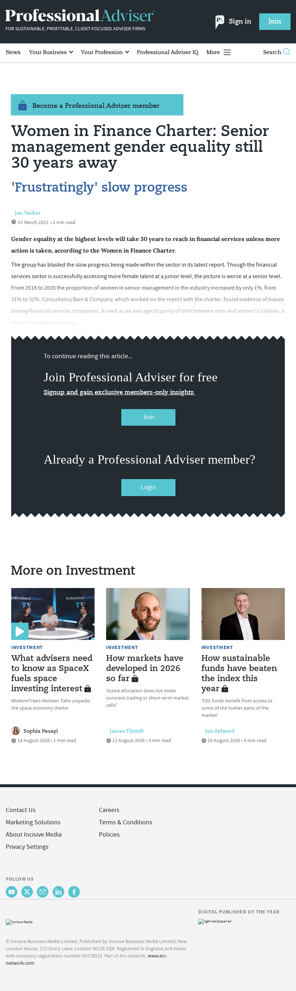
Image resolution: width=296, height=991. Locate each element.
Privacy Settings (27, 847)
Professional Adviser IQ (167, 52)
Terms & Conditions (125, 822)
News (13, 52)
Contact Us (21, 810)
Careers (109, 810)
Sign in (240, 21)
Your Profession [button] (102, 52)
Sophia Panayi (40, 731)
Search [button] (272, 52)
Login (148, 487)
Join (148, 417)
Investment (27, 647)
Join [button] (275, 21)
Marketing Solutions (33, 822)
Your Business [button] (48, 52)
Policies (109, 834)
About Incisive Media (34, 834)
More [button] (213, 52)
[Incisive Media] (19, 921)
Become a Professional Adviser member (96, 106)
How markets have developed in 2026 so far (144, 669)
